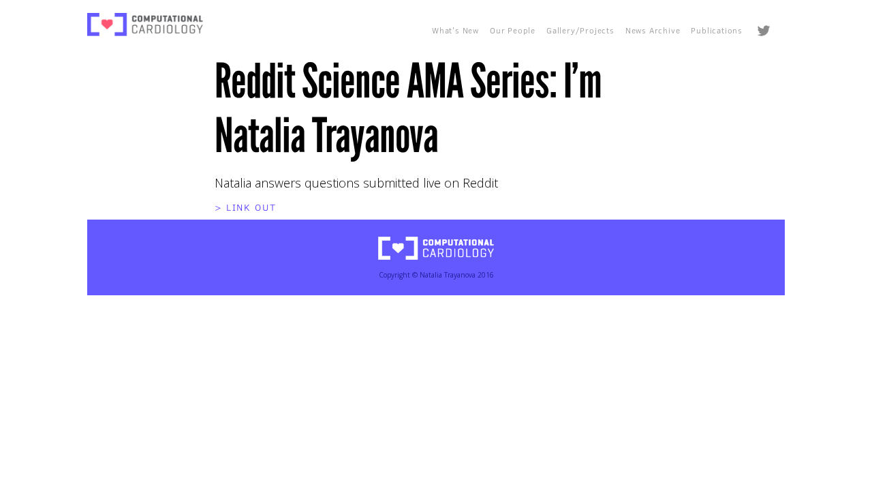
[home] (145, 24)
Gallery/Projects (580, 30)
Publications (717, 30)
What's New (455, 30)
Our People (512, 30)
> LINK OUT (246, 207)
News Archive (653, 30)
